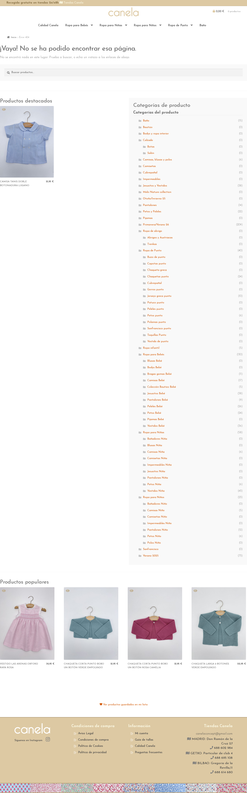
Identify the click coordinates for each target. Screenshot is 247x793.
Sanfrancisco (150, 549)
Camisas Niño (155, 510)
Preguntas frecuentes (148, 752)
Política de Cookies (90, 746)
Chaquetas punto (158, 276)
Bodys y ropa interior (156, 133)
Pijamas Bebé (155, 419)
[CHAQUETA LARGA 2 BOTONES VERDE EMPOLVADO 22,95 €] (219, 623)
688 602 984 (223, 748)
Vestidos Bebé (155, 426)
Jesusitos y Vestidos (155, 185)
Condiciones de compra (93, 739)
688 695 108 (223, 758)
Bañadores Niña (157, 439)
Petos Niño (154, 536)
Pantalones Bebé (157, 400)
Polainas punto (156, 322)
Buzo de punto (156, 257)
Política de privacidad (92, 752)
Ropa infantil (151, 348)
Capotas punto (156, 263)
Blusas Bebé (154, 361)
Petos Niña (154, 484)
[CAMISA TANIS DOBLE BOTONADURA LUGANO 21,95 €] (27, 142)
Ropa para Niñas (110, 25)
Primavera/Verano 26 (156, 224)
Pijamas (148, 218)
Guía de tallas (144, 739)
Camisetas (149, 166)
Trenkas (152, 244)
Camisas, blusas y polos (157, 159)
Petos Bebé (154, 413)
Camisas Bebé (155, 380)
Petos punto (154, 315)
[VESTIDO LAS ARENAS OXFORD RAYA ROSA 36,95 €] (27, 623)
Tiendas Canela (73, 2)
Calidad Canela (48, 25)
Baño (202, 25)
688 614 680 (223, 772)
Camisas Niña (155, 452)
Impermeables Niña (159, 465)
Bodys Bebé (154, 367)
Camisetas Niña (157, 458)
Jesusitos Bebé (156, 393)
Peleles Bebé (154, 406)
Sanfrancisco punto (159, 328)
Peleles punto (155, 309)
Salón (150, 153)
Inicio (13, 37)
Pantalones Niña (157, 478)
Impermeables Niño (159, 523)
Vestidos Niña (155, 491)
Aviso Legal (85, 733)
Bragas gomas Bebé (159, 374)
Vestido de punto (157, 341)
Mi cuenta (141, 733)
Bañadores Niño (157, 504)
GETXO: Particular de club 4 (211, 753)
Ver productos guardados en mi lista (125, 704)
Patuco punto (155, 302)
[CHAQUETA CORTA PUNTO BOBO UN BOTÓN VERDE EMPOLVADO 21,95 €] (91, 623)
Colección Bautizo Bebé (161, 387)
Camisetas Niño (157, 517)
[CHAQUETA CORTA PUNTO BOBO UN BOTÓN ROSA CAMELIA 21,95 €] (155, 623)
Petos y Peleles (152, 211)
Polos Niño (154, 543)
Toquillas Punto (156, 335)
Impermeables (151, 179)
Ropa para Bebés (76, 25)
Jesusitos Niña (156, 471)
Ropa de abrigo (152, 231)
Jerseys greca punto (159, 296)
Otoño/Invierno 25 (154, 198)
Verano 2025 (150, 555)
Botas (150, 146)
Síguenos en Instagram (28, 740)
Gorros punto (155, 289)
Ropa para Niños (145, 25)
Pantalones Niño (157, 530)
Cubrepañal (150, 172)
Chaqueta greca (157, 270)
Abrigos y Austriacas (160, 237)
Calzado (148, 140)
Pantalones (150, 205)
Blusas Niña (154, 445)
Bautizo (147, 127)
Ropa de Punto (178, 25)
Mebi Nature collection (157, 192)
